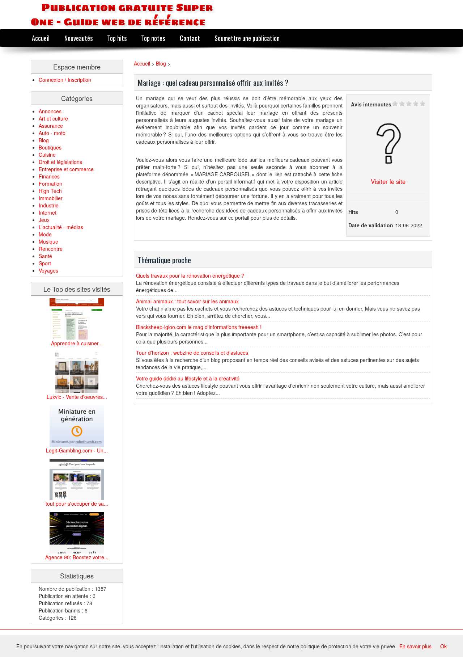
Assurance (51, 125)
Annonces (50, 111)
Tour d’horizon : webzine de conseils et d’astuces (192, 352)
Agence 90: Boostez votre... (77, 557)
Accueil (41, 38)
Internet (47, 212)
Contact (190, 38)
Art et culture (53, 118)
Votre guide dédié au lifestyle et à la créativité (187, 378)
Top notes (153, 38)
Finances (49, 176)
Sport (45, 263)
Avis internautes (371, 104)
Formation (50, 183)
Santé (45, 256)
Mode (45, 234)
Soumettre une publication (247, 38)
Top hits (117, 38)
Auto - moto (52, 132)
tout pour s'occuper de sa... (77, 503)
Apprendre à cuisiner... (77, 343)
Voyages (48, 270)
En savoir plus (415, 646)
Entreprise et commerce (66, 169)
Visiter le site (388, 181)
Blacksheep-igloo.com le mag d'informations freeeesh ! (199, 326)
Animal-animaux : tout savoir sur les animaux (187, 301)
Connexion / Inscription (65, 79)
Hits (353, 211)
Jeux (44, 219)
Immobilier (51, 198)
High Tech (50, 190)
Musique (48, 241)
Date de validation (370, 225)
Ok (443, 646)
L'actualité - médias (61, 227)
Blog (44, 140)
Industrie (49, 205)
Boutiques (50, 147)
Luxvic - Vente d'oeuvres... (77, 396)
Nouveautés (78, 38)
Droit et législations (60, 161)
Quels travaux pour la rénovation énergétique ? (190, 275)
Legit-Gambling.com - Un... (77, 450)
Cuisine (47, 154)
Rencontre (51, 248)
